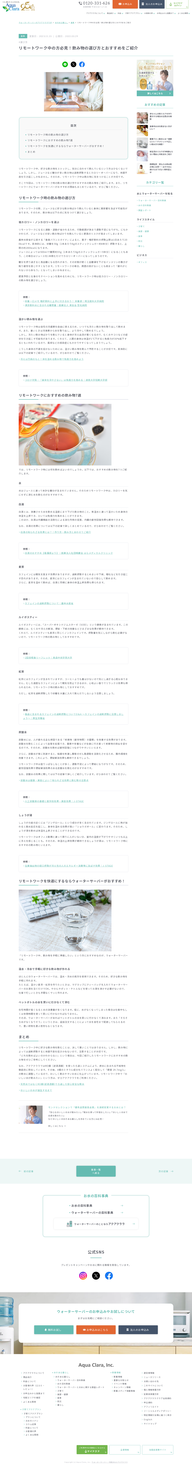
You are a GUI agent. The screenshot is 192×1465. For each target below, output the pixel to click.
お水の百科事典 (81, 1205)
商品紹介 (110, 13)
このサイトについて (153, 1385)
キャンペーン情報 (122, 1387)
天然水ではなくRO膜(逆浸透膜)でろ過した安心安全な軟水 (52, 1084)
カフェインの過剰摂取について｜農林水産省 (49, 603)
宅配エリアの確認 (31, 1397)
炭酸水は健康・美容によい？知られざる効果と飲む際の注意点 (55, 780)
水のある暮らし (61, 22)
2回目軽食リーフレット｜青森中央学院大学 (48, 657)
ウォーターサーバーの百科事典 (92, 1212)
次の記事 (163, 1171)
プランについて (33, 1417)
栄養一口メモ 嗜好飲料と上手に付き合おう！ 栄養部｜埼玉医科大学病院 (64, 301)
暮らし (141, 246)
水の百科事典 (144, 205)
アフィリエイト (151, 1406)
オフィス (142, 262)
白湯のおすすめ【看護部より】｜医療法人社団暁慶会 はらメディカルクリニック (69, 553)
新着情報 (118, 1376)
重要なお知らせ (121, 1380)
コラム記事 (31, 1424)
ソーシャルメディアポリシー (158, 1410)
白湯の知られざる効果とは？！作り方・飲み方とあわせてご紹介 (56, 532)
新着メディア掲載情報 (124, 1390)
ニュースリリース (152, 1377)
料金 (119, 13)
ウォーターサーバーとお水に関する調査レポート (81, 1387)
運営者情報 (149, 1372)
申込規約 (148, 1402)
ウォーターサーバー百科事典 (152, 200)
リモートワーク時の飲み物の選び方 (48, 134)
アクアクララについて (94, 13)
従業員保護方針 (151, 1394)
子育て (141, 226)
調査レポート (144, 210)
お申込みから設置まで (165, 13)
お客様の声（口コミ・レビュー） (34, 1387)
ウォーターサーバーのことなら (99, 1224)
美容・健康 (143, 231)
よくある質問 (183, 13)
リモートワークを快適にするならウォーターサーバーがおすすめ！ (66, 146)
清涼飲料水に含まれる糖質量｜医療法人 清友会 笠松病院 (56, 305)
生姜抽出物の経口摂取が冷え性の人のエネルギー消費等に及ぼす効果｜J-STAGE (69, 865)
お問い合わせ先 (151, 1381)
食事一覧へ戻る (96, 1171)
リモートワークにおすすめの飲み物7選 (50, 140)
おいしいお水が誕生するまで (36, 1090)
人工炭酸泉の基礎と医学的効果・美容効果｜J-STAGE (54, 801)
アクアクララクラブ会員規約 (157, 1398)
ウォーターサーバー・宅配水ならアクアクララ (110, 1462)
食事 (72, 22)
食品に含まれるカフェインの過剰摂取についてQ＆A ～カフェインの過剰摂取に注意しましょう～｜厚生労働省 (73, 716)
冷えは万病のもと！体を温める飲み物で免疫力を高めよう (52, 359)
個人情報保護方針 (152, 1389)
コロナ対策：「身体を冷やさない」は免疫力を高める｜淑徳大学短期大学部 (66, 380)
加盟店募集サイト (157, 1449)
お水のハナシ (32, 1420)
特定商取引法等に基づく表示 (158, 1415)
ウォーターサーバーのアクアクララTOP (35, 22)
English (148, 1419)
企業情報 (124, 1449)
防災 (140, 241)
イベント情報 (120, 1383)
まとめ (31, 151)
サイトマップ (150, 1423)
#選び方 (23, 42)
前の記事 (28, 1171)
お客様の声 (148, 13)
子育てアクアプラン (132, 13)
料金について (29, 1381)
